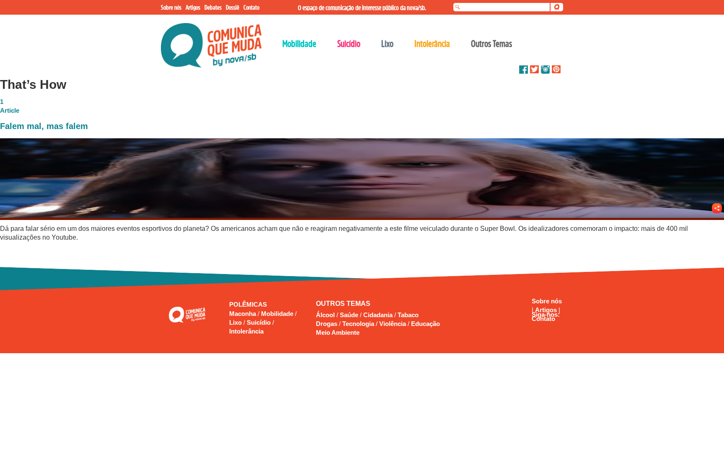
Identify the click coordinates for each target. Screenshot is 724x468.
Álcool (325, 314)
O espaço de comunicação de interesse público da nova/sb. (362, 7)
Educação (425, 323)
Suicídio (259, 322)
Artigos (547, 309)
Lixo (236, 322)
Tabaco (408, 314)
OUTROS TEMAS (343, 303)
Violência (392, 323)
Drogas (326, 323)
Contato (543, 318)
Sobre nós (547, 301)
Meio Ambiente (337, 332)
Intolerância (246, 331)
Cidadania (378, 314)
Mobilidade (278, 313)
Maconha (243, 313)
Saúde (349, 314)
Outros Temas (491, 43)
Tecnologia (358, 323)
